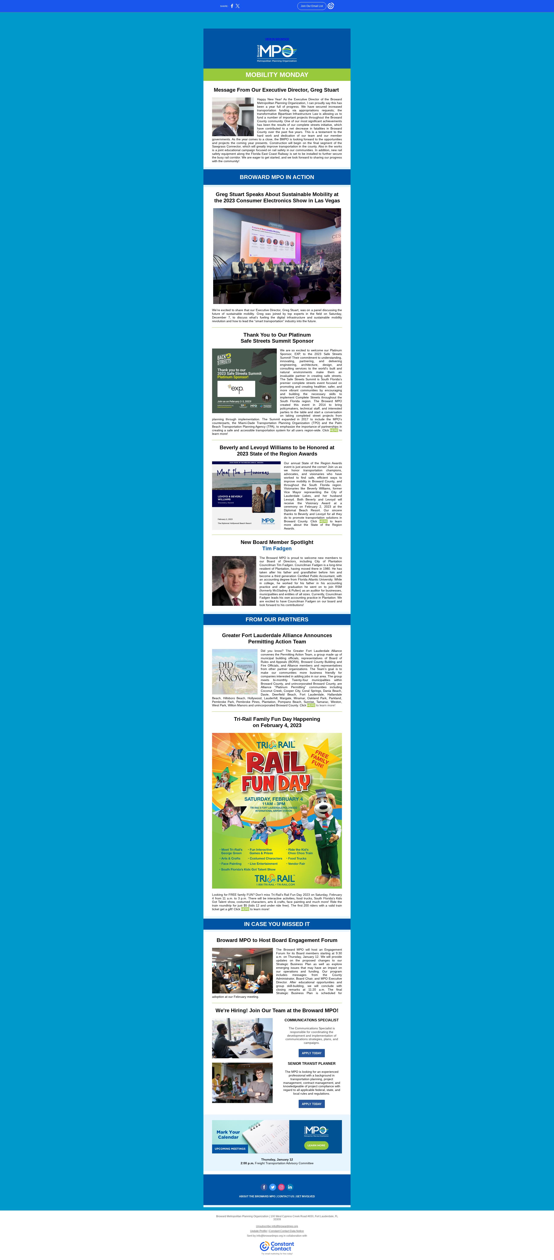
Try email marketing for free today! (277, 1254)
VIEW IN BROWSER (277, 39)
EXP (297, 354)
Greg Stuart (290, 310)
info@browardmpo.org (269, 1235)
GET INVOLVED (305, 1196)
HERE (323, 521)
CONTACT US (285, 1196)
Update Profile (258, 1231)
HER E (334, 430)
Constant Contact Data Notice (286, 1231)
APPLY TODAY (312, 1053)
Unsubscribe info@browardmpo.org (277, 1226)
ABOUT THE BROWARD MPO (257, 1196)
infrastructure (296, 317)
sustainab (233, 313)
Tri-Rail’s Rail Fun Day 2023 (291, 894)
